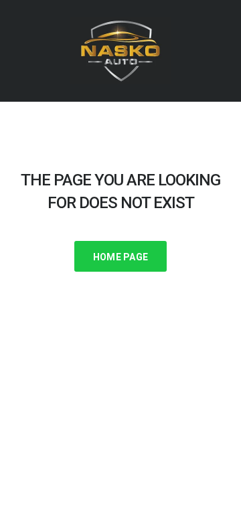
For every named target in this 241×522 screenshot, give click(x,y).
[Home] (120, 50)
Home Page (121, 257)
